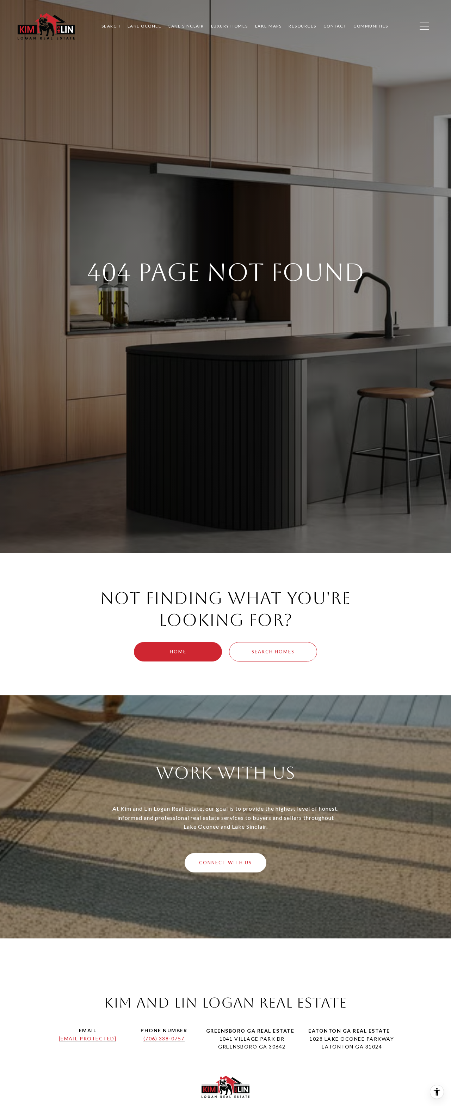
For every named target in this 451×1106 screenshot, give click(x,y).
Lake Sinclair (186, 26)
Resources (302, 26)
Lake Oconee (145, 26)
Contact (335, 26)
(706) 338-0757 (164, 1038)
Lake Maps (268, 26)
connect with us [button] (225, 862)
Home (178, 651)
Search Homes (273, 651)
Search (111, 26)
